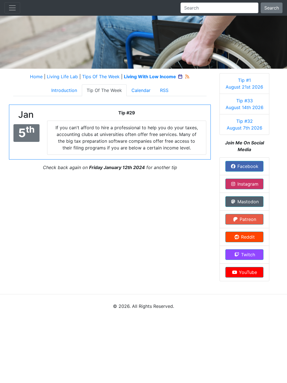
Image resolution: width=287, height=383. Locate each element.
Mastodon (247, 201)
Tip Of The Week (104, 90)
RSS (164, 90)
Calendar (141, 90)
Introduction (64, 90)
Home (36, 76)
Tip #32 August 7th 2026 (244, 124)
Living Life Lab (62, 76)
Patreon (247, 219)
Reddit (247, 237)
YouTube (247, 272)
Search (271, 8)
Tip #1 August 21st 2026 (244, 83)
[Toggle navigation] (12, 7)
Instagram (247, 184)
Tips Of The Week (101, 76)
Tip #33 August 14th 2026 (244, 104)
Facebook (247, 166)
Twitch (247, 254)
